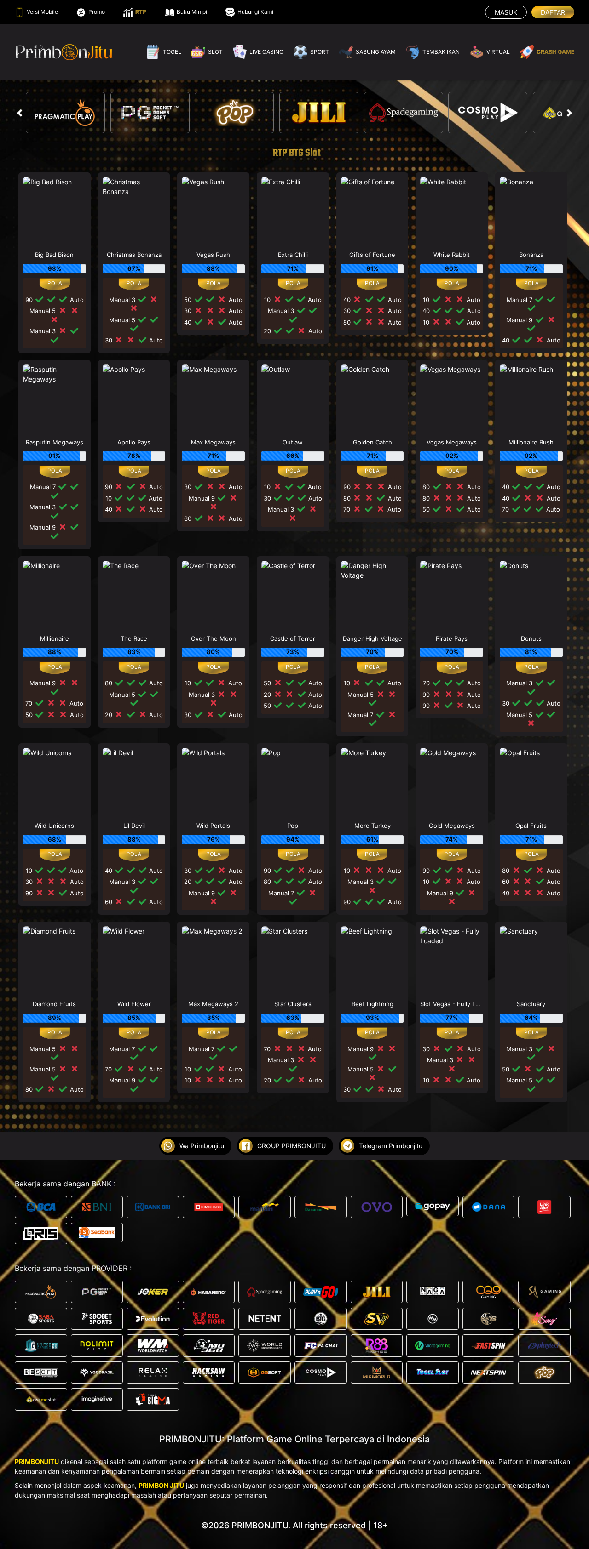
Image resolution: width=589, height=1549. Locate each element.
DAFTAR (553, 12)
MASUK (506, 12)
